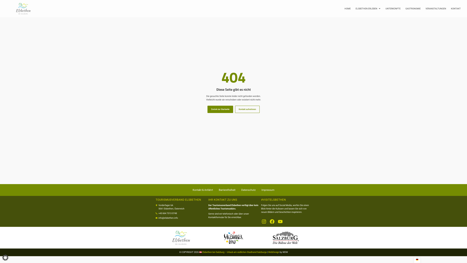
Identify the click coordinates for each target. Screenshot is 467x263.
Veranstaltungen (436, 8)
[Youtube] (280, 221)
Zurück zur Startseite (220, 109)
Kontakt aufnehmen (247, 109)
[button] (5, 257)
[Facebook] (272, 221)
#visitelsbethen (273, 199)
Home (348, 8)
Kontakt (456, 8)
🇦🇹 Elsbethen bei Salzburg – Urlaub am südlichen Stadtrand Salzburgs (233, 252)
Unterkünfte (393, 8)
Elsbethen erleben (366, 8)
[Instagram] (264, 221)
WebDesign (273, 252)
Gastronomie (413, 8)
